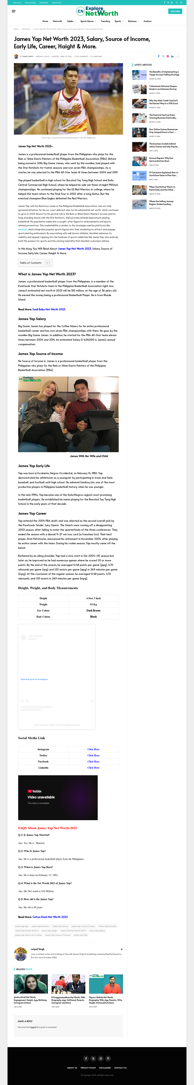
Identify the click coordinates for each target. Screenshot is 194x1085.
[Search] (181, 2)
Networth (57, 21)
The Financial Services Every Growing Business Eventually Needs (162, 116)
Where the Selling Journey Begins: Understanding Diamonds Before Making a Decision (162, 203)
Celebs (70, 21)
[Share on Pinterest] (168, 56)
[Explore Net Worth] (97, 11)
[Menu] (13, 11)
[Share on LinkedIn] (172, 56)
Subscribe (175, 11)
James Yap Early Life (107, 926)
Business (132, 21)
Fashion (148, 21)
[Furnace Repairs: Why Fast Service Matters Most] (139, 161)
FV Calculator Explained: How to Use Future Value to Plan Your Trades (163, 174)
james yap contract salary (83, 926)
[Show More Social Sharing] (178, 56)
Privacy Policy (30, 2)
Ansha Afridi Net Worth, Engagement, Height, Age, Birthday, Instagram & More (30, 1000)
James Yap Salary (97, 930)
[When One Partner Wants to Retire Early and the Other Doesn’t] (139, 190)
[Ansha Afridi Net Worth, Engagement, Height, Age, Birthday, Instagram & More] (31, 984)
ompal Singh (27, 56)
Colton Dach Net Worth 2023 (50, 917)
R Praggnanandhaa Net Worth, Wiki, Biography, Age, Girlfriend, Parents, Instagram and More (68, 1000)
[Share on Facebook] (159, 56)
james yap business (40, 926)
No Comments (82, 56)
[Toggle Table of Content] (46, 262)
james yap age (21, 926)
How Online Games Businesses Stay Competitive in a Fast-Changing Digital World (163, 131)
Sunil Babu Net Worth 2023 (49, 309)
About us (17, 2)
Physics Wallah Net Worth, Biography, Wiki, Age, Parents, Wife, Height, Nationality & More (105, 1000)
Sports (118, 21)
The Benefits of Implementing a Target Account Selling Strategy (164, 73)
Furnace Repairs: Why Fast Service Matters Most (161, 159)
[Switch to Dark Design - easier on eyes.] (177, 3)
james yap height (49, 930)
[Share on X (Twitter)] (163, 56)
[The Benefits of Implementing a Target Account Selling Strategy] (139, 75)
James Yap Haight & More (26, 930)
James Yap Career (60, 926)
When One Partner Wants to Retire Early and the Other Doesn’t (162, 188)
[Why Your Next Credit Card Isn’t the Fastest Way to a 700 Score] (139, 104)
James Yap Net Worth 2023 (74, 248)
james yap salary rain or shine (28, 935)
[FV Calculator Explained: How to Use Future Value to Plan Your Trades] (139, 176)
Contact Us (56, 2)
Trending (105, 21)
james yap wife (80, 935)
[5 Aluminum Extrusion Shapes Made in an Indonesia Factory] (139, 89)
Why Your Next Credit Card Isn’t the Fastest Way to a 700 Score (163, 102)
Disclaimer (44, 2)
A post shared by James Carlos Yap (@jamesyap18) (56, 725)
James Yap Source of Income (58, 935)
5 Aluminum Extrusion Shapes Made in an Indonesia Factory (163, 87)
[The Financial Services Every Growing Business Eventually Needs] (139, 118)
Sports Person (87, 21)
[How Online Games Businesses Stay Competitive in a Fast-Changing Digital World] (139, 132)
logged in (34, 1027)
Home (45, 21)
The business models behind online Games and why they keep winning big (164, 145)
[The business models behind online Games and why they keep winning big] (139, 147)
